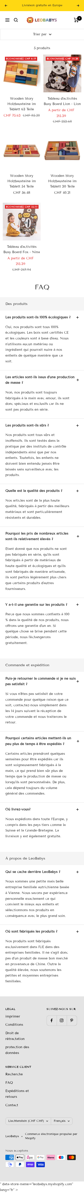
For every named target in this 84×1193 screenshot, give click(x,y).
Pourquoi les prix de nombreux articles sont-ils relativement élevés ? (36, 536)
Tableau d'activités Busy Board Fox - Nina (21, 249)
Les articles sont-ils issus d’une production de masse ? (40, 380)
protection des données (17, 1050)
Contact (11, 1105)
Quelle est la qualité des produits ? (33, 491)
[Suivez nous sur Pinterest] (72, 1020)
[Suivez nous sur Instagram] (62, 1020)
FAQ (9, 1083)
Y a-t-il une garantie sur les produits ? (36, 605)
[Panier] (76, 20)
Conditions (14, 1025)
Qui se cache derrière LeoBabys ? (32, 872)
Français (59, 1121)
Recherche (14, 1074)
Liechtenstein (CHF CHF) (26, 1121)
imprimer (12, 1016)
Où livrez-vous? (18, 809)
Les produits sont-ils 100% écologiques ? (38, 317)
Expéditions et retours (17, 1094)
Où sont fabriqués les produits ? (31, 931)
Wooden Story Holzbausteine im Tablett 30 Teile (62, 181)
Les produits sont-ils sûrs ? (27, 425)
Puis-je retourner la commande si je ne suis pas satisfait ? (40, 681)
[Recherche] (16, 20)
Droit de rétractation (15, 1036)
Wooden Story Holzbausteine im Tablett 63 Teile (21, 104)
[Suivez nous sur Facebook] (52, 1020)
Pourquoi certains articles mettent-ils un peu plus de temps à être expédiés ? (38, 741)
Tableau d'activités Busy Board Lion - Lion (62, 101)
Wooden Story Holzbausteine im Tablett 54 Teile (21, 181)
